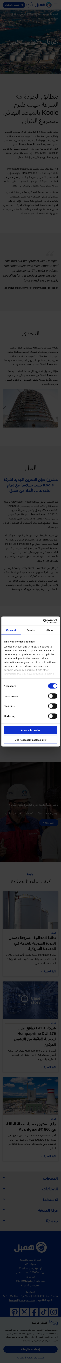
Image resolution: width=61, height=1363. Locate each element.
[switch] (52, 695)
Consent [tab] (11, 630)
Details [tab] (30, 630)
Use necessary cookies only (30, 739)
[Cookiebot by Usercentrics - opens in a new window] (43, 621)
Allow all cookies (30, 730)
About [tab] (50, 630)
